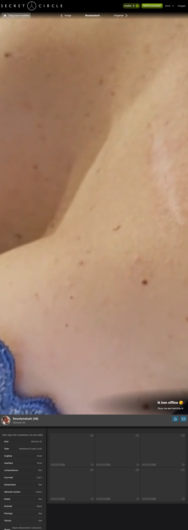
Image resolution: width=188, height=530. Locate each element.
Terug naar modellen (19, 15)
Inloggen (182, 6)
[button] (169, 6)
